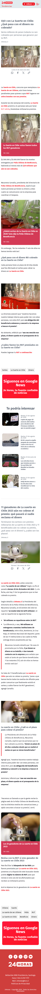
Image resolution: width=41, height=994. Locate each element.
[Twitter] (23, 73)
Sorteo (4, 370)
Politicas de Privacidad (20, 983)
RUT (33, 912)
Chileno (5, 908)
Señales (29, 4)
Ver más (6, 153)
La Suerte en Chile (18, 370)
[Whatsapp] (12, 73)
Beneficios (24, 916)
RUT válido (5, 109)
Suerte (14, 908)
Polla (26, 912)
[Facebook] (18, 73)
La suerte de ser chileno (11, 912)
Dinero (31, 370)
